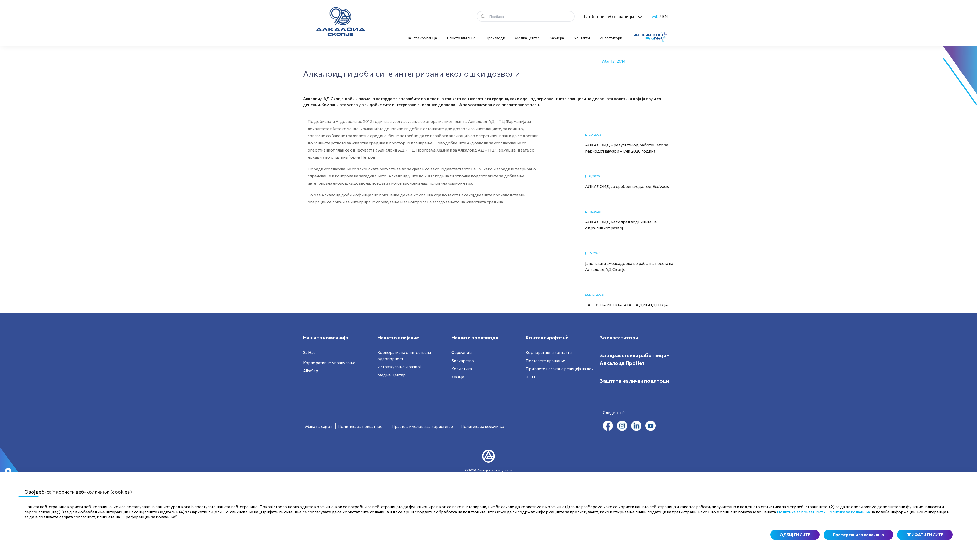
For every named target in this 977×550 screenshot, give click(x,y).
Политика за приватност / (801, 511)
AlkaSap (310, 370)
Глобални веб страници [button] (609, 16)
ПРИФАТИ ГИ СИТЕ (924, 534)
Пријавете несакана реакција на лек (560, 368)
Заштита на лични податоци (634, 381)
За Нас (309, 352)
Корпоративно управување (329, 362)
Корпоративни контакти (549, 352)
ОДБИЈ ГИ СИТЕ (795, 534)
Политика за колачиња (482, 426)
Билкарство (462, 360)
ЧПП (530, 376)
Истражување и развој (399, 366)
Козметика (461, 368)
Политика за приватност (361, 426)
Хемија (457, 376)
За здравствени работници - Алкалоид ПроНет (634, 359)
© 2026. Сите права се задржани (488, 470)
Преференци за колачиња (858, 534)
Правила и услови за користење (422, 426)
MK (655, 16)
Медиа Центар (391, 374)
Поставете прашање (545, 360)
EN (665, 16)
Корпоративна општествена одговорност (404, 355)
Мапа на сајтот (318, 426)
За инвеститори (619, 337)
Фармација (461, 352)
